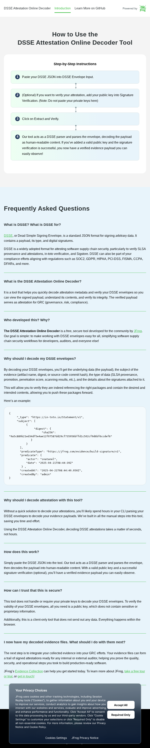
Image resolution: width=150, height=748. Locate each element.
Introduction (62, 8)
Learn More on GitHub (90, 8)
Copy (141, 410)
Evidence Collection (29, 671)
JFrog (138, 331)
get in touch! (26, 676)
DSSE (8, 235)
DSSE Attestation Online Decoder (27, 8)
